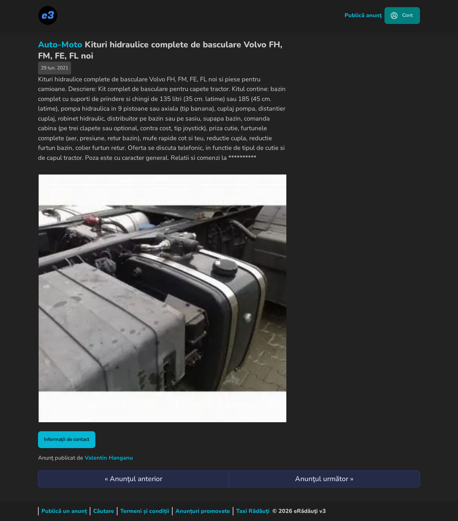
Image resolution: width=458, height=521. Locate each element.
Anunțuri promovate (202, 511)
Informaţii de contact (66, 439)
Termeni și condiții (144, 511)
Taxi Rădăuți (253, 511)
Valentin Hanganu (109, 457)
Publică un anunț (64, 511)
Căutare (103, 511)
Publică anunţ (363, 15)
